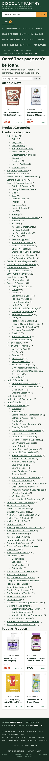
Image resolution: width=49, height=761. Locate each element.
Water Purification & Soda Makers (28, 489)
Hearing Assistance (21, 361)
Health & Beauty (19, 208)
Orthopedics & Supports (23, 367)
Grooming (17, 205)
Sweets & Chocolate (21, 339)
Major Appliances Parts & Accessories (24, 527)
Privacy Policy (34, 751)
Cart (7, 21)
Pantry (15, 317)
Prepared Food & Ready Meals (26, 324)
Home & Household (10, 45)
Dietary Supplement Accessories (27, 608)
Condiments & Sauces (17, 267)
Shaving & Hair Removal (23, 255)
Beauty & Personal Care (31, 34)
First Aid (15, 355)
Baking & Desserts (15, 173)
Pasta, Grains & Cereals (23, 320)
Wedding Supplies (20, 493)
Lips (14, 211)
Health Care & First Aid (13, 39)
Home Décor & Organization (25, 449)
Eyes (14, 192)
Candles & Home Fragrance (20, 261)
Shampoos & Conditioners (24, 251)
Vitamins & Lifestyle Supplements (22, 602)
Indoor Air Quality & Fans (24, 452)
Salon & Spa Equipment (23, 245)
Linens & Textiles (20, 468)
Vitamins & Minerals (21, 618)
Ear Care (16, 352)
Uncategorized (14, 599)
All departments (9, 28)
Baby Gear (17, 142)
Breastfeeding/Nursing (23, 154)
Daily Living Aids (19, 349)
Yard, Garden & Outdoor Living (26, 499)
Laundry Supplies (20, 464)
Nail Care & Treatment (22, 226)
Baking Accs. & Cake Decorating (22, 176)
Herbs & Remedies (10, 34)
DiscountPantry (21, 3)
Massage (16, 220)
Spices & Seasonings (21, 336)
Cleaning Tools (19, 427)
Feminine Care (18, 198)
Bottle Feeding (19, 151)
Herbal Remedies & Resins (24, 383)
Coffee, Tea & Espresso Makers (21, 264)
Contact (34, 746)
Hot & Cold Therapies (22, 364)
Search (42, 14)
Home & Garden (14, 402)
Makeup (16, 214)
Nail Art (15, 223)
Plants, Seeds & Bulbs (22, 480)
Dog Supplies (18, 565)
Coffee (15, 292)
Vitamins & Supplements (30, 28)
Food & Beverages (15, 277)
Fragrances (17, 201)
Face (14, 195)
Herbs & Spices (19, 305)
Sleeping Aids (18, 389)
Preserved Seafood (21, 330)
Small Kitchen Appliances (23, 486)
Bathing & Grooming (17, 179)
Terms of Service (16, 751)
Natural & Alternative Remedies (27, 386)
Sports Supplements (21, 612)
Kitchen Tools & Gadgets (23, 458)
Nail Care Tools (19, 230)
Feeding (15, 161)
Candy (15, 289)
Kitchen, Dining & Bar (22, 461)
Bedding (16, 421)
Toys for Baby (18, 167)
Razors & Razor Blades (22, 242)
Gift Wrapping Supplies (23, 442)
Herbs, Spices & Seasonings (25, 308)
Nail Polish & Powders (22, 233)
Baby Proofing (18, 145)
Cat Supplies (17, 561)
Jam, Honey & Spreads (22, 311)
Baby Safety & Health (22, 148)
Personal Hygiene (20, 239)
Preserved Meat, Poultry (23, 327)
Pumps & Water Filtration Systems (28, 483)
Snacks (15, 333)
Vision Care (17, 377)
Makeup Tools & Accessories (25, 217)
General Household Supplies (25, 439)
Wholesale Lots (19, 496)
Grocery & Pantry (36, 39)
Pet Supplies (40, 45)
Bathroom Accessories (22, 417)
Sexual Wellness (19, 248)
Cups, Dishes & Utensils (18, 270)
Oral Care (16, 236)
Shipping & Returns (20, 746)
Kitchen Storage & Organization (27, 455)
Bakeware (16, 411)
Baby (14, 139)
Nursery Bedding (20, 164)
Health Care (17, 358)
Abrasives (16, 408)
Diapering (16, 158)
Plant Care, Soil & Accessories (26, 477)
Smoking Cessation (21, 392)
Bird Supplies (18, 558)
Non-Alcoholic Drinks (22, 314)
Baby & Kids (26, 45)
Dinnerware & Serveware (19, 273)
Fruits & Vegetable (15, 280)
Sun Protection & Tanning (24, 258)
